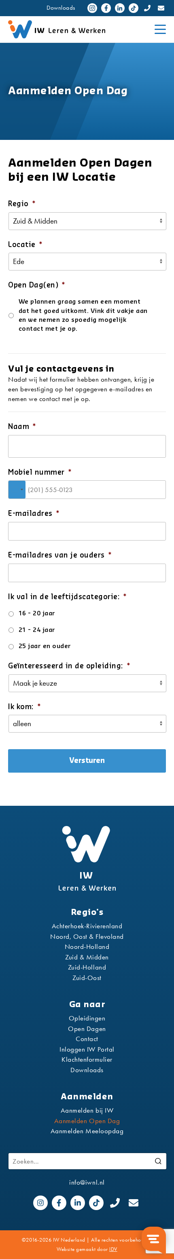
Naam (22, 426)
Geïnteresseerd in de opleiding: (69, 666)
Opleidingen (87, 1018)
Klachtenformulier (87, 1059)
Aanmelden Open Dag (87, 1121)
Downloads (61, 7)
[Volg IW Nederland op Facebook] (106, 8)
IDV (113, 1249)
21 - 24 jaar (37, 630)
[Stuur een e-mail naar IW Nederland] (161, 8)
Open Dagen (87, 1029)
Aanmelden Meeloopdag (87, 1131)
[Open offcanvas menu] (160, 29)
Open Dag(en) (37, 285)
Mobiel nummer (40, 472)
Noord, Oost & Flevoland (87, 936)
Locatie (25, 244)
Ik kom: (24, 706)
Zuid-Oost (87, 978)
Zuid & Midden (87, 957)
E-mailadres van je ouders (60, 555)
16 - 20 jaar (37, 613)
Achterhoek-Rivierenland (87, 926)
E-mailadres (33, 513)
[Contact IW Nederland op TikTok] (133, 8)
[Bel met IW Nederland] (147, 8)
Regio (22, 204)
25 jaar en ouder (45, 646)
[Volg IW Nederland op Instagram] (92, 8)
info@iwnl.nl (86, 1182)
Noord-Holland (87, 946)
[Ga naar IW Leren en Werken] (77, 29)
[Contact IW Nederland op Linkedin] (120, 8)
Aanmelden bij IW (87, 1110)
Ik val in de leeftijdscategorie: (67, 597)
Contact (87, 1039)
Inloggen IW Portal (86, 1049)
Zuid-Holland (87, 967)
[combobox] (16, 490)
